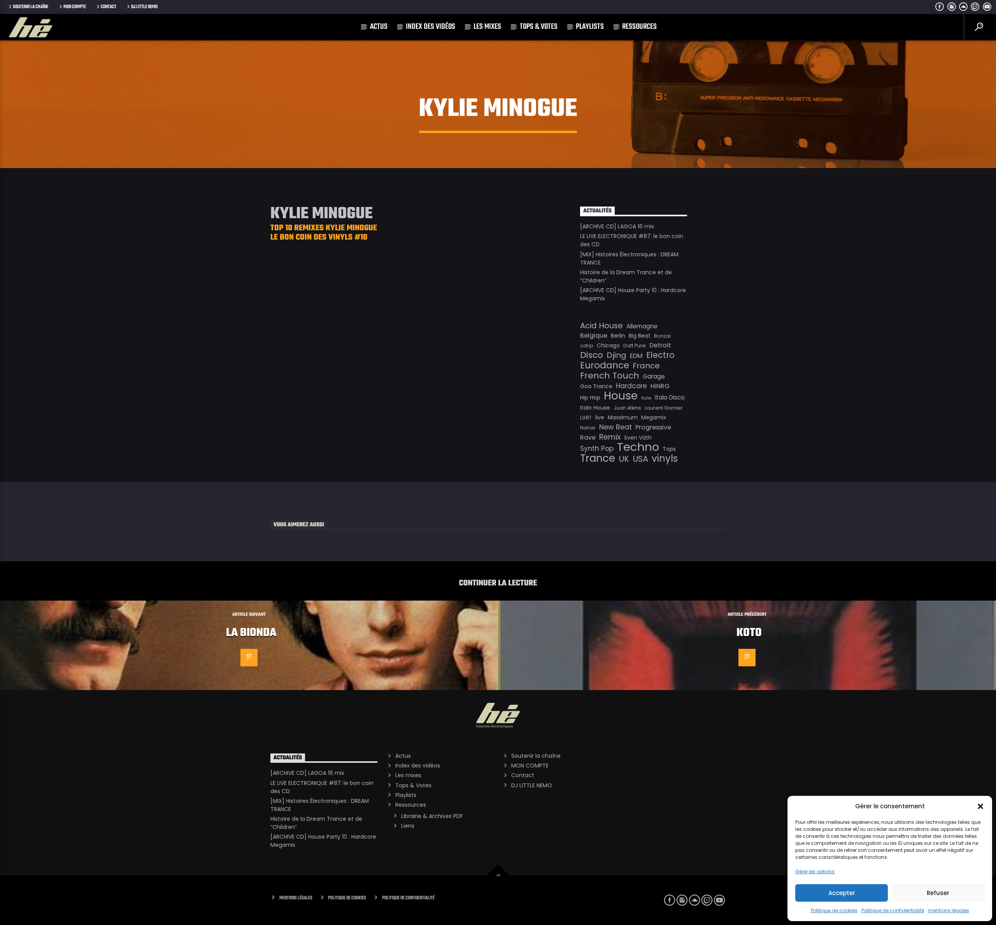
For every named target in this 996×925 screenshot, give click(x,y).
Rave (588, 437)
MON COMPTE (74, 7)
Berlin (618, 336)
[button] (980, 806)
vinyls (665, 458)
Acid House (601, 325)
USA (640, 459)
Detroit (660, 345)
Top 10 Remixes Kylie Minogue (323, 228)
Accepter (841, 893)
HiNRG (660, 386)
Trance (597, 458)
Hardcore (631, 386)
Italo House (595, 408)
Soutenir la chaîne (30, 7)
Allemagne (642, 326)
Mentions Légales (295, 898)
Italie (646, 398)
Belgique (593, 335)
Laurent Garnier (664, 408)
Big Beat (640, 336)
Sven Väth (638, 437)
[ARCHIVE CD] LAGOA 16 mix (617, 226)
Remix (610, 437)
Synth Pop (597, 448)
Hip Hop (590, 397)
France (646, 365)
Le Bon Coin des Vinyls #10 (318, 237)
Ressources (639, 27)
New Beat (615, 427)
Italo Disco (670, 397)
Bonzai (662, 336)
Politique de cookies (834, 910)
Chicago (608, 345)
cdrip (586, 345)
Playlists (590, 27)
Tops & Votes (539, 27)
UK (624, 459)
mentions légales (948, 910)
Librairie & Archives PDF (432, 816)
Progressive (653, 427)
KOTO (749, 633)
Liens (407, 826)
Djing (616, 355)
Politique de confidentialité (892, 910)
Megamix (653, 417)
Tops (669, 449)
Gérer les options (815, 871)
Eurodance (604, 365)
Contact (108, 7)
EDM (636, 355)
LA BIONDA (251, 633)
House (621, 395)
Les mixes (487, 27)
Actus (379, 27)
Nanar (588, 427)
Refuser (938, 893)
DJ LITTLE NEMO (144, 7)
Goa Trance (596, 386)
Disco (591, 355)
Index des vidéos (430, 27)
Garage (654, 376)
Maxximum (623, 417)
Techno (638, 447)
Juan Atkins (627, 408)
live (599, 417)
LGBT (586, 417)
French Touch (609, 375)
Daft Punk (634, 345)
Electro (660, 355)
